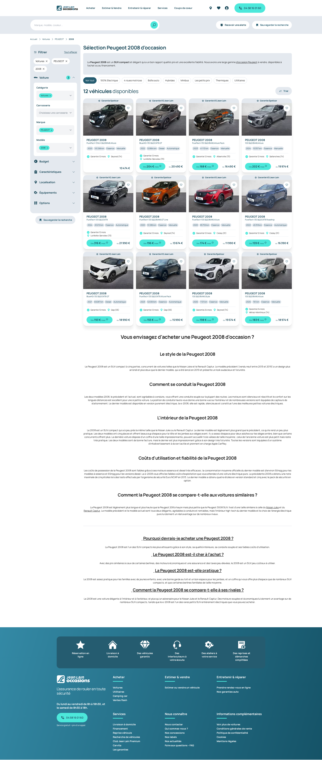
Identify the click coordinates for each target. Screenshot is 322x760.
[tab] (187, 538)
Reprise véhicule (122, 732)
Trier (285, 91)
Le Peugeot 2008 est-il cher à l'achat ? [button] (188, 554)
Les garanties (120, 749)
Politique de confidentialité (232, 732)
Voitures (118, 687)
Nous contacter (174, 724)
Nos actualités (173, 741)
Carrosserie (43, 105)
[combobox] (55, 95)
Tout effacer (70, 52)
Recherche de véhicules (126, 737)
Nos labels (171, 737)
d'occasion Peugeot (246, 62)
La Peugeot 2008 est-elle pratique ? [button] (188, 570)
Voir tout (89, 80)
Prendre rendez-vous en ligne (234, 687)
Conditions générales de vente (234, 728)
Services (163, 8)
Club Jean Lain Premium (126, 741)
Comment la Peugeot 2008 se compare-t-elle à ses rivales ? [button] (188, 590)
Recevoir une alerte (235, 24)
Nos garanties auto (228, 691)
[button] (142, 538)
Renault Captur (92, 510)
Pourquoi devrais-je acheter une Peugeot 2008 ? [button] (188, 538)
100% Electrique (109, 80)
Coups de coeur (183, 8)
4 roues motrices (133, 80)
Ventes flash (120, 700)
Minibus (185, 80)
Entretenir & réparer (139, 8)
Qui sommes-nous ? (176, 728)
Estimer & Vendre (111, 8)
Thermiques (222, 80)
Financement (120, 728)
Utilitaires (239, 80)
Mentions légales (226, 741)
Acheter (90, 8)
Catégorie (42, 87)
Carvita (117, 745)
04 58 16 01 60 (252, 8)
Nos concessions (175, 732)
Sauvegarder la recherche (274, 24)
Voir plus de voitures (228, 724)
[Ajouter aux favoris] (128, 108)
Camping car (120, 695)
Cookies (221, 737)
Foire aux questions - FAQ (179, 745)
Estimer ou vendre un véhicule (182, 687)
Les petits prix (202, 80)
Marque (40, 122)
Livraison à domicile (124, 724)
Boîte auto (153, 80)
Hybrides (170, 80)
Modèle (40, 139)
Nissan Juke (272, 507)
